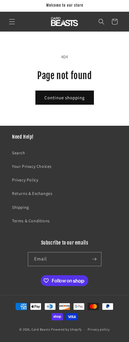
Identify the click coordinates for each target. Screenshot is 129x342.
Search (18, 153)
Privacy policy (99, 329)
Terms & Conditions (31, 220)
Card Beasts (41, 329)
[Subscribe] (94, 259)
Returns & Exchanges (32, 193)
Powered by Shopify (66, 329)
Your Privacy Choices (32, 166)
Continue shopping (64, 97)
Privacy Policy (25, 180)
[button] (12, 21)
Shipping (20, 207)
